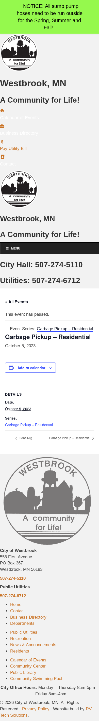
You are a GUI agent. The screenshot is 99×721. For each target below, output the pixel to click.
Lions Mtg (25, 438)
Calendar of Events (28, 660)
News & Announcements (33, 644)
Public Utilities (23, 632)
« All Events (16, 301)
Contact (17, 610)
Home (15, 604)
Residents (19, 651)
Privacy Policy (35, 708)
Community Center (28, 666)
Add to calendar (31, 368)
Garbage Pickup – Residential (29, 424)
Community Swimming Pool (36, 678)
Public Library (23, 672)
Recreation (20, 638)
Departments (22, 623)
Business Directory (28, 617)
